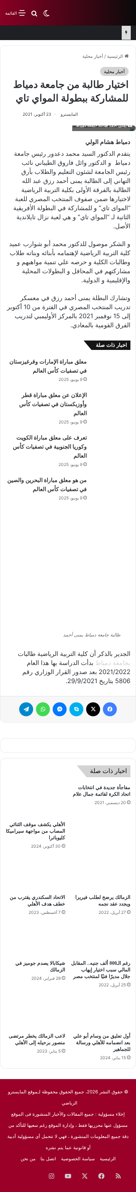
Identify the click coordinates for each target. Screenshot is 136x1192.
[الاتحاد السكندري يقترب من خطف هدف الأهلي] (35, 873)
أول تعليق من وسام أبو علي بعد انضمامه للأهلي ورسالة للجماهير (101, 1042)
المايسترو (69, 114)
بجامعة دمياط (112, 662)
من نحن (28, 1158)
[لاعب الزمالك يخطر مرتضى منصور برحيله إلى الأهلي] (35, 1012)
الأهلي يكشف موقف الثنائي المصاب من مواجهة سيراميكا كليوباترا (35, 831)
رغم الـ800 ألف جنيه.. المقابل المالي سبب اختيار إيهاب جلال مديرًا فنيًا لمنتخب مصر (100, 970)
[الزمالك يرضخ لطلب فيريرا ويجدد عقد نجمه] (100, 873)
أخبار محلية (92, 56)
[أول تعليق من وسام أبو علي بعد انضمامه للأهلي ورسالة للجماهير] (100, 1012)
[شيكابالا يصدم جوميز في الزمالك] (35, 939)
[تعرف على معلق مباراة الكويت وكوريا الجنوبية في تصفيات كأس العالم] (111, 446)
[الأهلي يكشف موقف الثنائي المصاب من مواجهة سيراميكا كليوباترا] (35, 801)
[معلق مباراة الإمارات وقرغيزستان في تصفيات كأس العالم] (111, 370)
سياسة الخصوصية (78, 1158)
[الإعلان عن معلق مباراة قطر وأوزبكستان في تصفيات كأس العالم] (111, 403)
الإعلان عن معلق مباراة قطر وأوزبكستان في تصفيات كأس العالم (53, 404)
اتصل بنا (48, 1158)
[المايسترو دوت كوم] (103, 13)
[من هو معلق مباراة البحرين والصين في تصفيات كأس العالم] (111, 488)
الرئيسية (115, 56)
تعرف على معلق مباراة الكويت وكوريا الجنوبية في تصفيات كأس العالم (50, 447)
